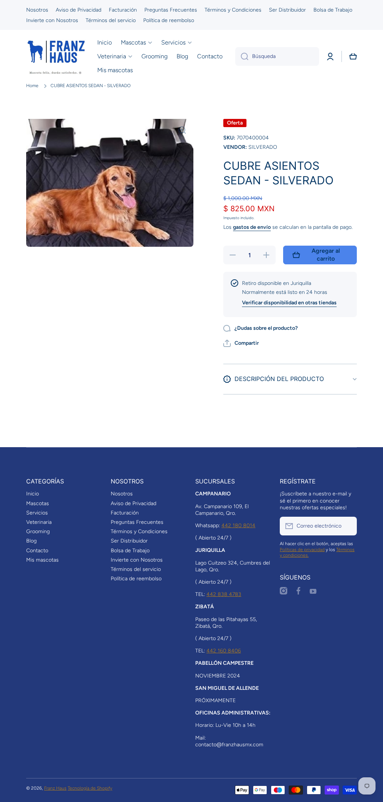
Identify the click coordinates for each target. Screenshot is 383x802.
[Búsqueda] (241, 56)
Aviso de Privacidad (133, 503)
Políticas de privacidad (302, 549)
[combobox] (277, 56)
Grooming (38, 531)
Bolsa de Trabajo (130, 550)
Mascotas (37, 503)
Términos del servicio (136, 569)
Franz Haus (55, 788)
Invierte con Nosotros (137, 560)
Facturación (125, 513)
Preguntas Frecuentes (137, 522)
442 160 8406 (223, 651)
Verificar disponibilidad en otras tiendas (289, 302)
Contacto (37, 550)
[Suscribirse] (347, 526)
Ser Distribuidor (129, 541)
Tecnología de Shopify (90, 788)
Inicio (32, 494)
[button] (353, 56)
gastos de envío (252, 227)
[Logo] (56, 56)
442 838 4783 (223, 594)
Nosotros (122, 494)
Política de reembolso (136, 578)
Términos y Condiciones (139, 531)
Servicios (37, 513)
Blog (31, 541)
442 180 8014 (238, 525)
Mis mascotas (42, 560)
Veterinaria (39, 522)
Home (32, 85)
